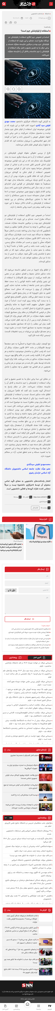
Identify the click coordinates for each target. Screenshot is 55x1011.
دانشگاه (47, 13)
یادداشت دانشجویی (37, 13)
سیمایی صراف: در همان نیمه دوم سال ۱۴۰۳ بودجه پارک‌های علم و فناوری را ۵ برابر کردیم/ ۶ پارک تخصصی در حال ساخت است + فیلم (27, 674)
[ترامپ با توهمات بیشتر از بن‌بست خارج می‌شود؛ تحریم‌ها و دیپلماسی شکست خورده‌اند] (45, 807)
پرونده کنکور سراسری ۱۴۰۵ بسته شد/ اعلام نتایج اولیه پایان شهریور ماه (20, 971)
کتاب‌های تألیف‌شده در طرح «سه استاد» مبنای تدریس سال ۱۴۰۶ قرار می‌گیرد (27, 840)
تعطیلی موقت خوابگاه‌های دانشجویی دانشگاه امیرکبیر (31, 860)
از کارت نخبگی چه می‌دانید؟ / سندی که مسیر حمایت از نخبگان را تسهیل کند (22, 941)
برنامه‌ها (38, 1009)
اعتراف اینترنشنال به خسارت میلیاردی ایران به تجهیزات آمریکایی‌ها (22, 767)
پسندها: (15, 497)
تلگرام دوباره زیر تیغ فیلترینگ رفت (40, 541)
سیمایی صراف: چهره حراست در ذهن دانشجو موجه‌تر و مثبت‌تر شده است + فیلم (28, 738)
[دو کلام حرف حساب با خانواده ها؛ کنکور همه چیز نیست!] (45, 962)
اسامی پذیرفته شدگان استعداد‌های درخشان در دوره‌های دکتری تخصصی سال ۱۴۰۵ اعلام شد (28, 882)
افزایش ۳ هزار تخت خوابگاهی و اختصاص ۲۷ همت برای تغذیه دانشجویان (28, 897)
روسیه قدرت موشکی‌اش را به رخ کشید (24, 795)
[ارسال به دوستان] (15, 22)
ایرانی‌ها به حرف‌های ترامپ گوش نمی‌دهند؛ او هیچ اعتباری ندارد (20, 787)
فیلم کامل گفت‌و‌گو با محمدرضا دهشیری (23, 755)
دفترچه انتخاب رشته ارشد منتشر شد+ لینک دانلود (32, 851)
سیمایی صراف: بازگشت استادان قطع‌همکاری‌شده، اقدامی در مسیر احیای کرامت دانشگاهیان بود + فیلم (27, 714)
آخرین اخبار (37, 657)
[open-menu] (51, 4)
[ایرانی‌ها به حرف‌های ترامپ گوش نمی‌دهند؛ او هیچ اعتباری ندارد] (45, 787)
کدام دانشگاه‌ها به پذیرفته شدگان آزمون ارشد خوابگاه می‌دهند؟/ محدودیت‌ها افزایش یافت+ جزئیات (22, 919)
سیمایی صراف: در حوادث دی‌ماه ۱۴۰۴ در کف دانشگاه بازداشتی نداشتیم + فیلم (28, 664)
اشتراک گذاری (43, 501)
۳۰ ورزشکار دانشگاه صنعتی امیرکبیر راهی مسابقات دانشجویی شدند (28, 832)
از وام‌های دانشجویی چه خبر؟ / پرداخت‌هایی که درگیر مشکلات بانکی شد (21, 951)
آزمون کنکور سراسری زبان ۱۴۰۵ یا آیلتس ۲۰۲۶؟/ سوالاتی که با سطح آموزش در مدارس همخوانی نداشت (20, 931)
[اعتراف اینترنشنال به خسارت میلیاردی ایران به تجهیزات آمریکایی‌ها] (45, 767)
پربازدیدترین (16, 1009)
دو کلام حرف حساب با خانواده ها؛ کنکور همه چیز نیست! (30, 855)
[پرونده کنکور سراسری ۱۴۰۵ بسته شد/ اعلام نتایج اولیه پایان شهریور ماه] (45, 971)
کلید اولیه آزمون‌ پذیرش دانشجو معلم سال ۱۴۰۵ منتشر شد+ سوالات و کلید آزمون (28, 890)
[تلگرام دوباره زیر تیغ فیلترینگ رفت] (39, 531)
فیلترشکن (35, 508)
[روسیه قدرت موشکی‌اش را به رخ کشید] (45, 797)
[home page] (27, 1004)
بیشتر (7, 750)
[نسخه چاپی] (6, 22)
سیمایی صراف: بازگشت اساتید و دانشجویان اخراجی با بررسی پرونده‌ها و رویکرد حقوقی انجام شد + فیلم (29, 707)
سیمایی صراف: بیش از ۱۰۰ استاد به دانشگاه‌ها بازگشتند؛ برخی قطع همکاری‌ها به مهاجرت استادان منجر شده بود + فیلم (28, 722)
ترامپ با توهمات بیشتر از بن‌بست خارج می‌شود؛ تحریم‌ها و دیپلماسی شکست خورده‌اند (21, 806)
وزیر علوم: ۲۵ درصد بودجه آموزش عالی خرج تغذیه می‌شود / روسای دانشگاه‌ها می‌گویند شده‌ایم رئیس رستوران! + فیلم (28, 691)
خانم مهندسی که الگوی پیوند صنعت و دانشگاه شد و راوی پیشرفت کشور (29, 874)
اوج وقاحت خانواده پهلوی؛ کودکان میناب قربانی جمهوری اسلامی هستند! (21, 777)
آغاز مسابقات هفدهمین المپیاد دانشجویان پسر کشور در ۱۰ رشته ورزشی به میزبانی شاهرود (27, 866)
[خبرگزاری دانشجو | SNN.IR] (27, 4)
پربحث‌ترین (13, 657)
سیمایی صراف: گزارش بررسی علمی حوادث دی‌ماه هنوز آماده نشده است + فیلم (29, 683)
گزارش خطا (26, 497)
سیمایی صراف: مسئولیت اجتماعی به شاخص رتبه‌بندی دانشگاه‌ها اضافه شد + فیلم (27, 730)
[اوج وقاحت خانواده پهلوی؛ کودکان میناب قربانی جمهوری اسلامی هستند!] (45, 777)
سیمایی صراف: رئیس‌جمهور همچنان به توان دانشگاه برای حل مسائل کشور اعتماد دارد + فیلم (28, 699)
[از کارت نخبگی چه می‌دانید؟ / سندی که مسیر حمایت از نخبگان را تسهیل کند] (45, 942)
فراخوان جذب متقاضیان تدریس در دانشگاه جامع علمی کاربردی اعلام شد (28, 825)
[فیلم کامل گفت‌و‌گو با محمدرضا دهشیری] (45, 757)
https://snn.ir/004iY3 (40, 497)
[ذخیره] (10, 22)
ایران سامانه (24, 999)
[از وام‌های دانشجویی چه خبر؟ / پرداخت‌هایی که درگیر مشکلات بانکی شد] (45, 952)
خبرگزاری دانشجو (26, 485)
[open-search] (4, 4)
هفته (10, 818)
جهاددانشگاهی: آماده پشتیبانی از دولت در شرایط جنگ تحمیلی (28, 846)
